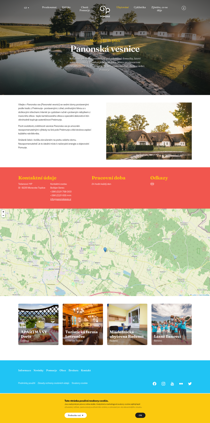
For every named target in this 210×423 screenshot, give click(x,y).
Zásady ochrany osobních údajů (53, 383)
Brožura (73, 370)
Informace (24, 370)
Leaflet (194, 295)
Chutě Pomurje (84, 9)
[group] (38, 324)
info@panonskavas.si (60, 199)
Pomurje (51, 370)
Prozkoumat (49, 7)
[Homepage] (105, 12)
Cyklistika (140, 7)
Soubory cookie (80, 383)
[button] (195, 131)
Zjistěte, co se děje (159, 9)
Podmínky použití (26, 383)
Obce (63, 370)
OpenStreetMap (204, 295)
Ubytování (123, 7)
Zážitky (66, 7)
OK (140, 415)
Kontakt (86, 370)
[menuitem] (49, 9)
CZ (25, 8)
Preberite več (74, 415)
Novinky (39, 370)
